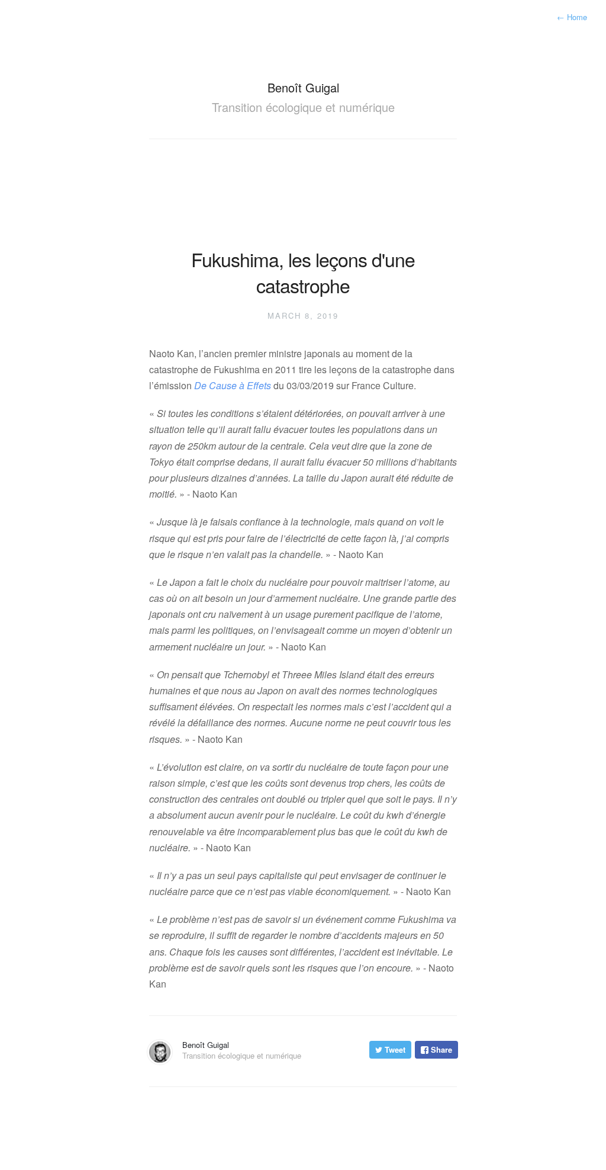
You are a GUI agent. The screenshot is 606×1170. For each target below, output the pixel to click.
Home (572, 17)
